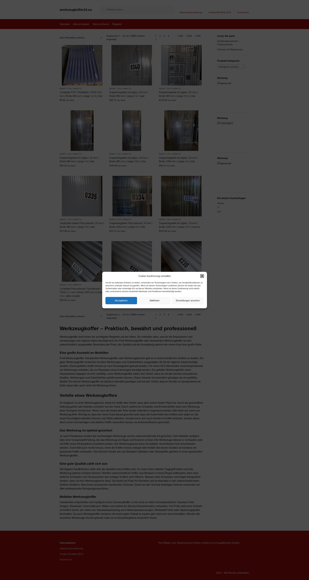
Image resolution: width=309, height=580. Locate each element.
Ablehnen (154, 300)
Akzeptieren (121, 300)
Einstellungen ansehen (188, 300)
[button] (202, 276)
